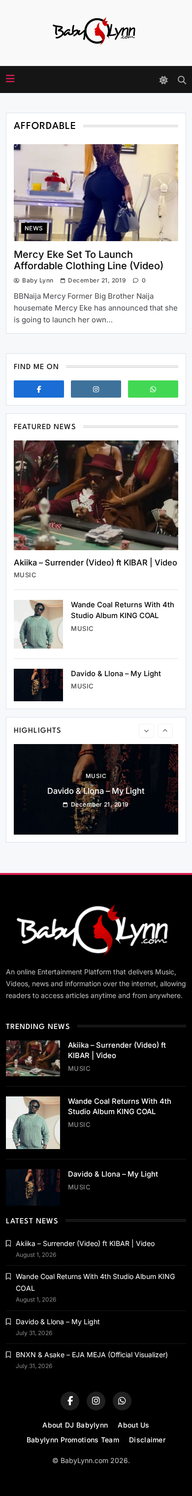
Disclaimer (147, 1439)
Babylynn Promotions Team (73, 1439)
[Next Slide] (165, 730)
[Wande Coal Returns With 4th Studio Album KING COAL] (38, 624)
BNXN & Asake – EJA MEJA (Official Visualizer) (92, 1354)
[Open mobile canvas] (10, 79)
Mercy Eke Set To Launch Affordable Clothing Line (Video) (88, 260)
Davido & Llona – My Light (116, 673)
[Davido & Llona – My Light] (38, 685)
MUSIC (25, 575)
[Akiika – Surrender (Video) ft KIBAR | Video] (96, 495)
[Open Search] (182, 80)
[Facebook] (39, 389)
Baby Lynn (37, 280)
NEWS (34, 228)
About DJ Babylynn (75, 1425)
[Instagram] (96, 389)
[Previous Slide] (146, 730)
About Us (133, 1425)
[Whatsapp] (153, 389)
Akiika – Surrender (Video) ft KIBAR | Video (95, 562)
